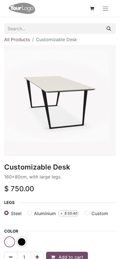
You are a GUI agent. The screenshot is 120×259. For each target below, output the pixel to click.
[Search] (109, 28)
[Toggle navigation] (105, 8)
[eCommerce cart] (91, 8)
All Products (17, 39)
